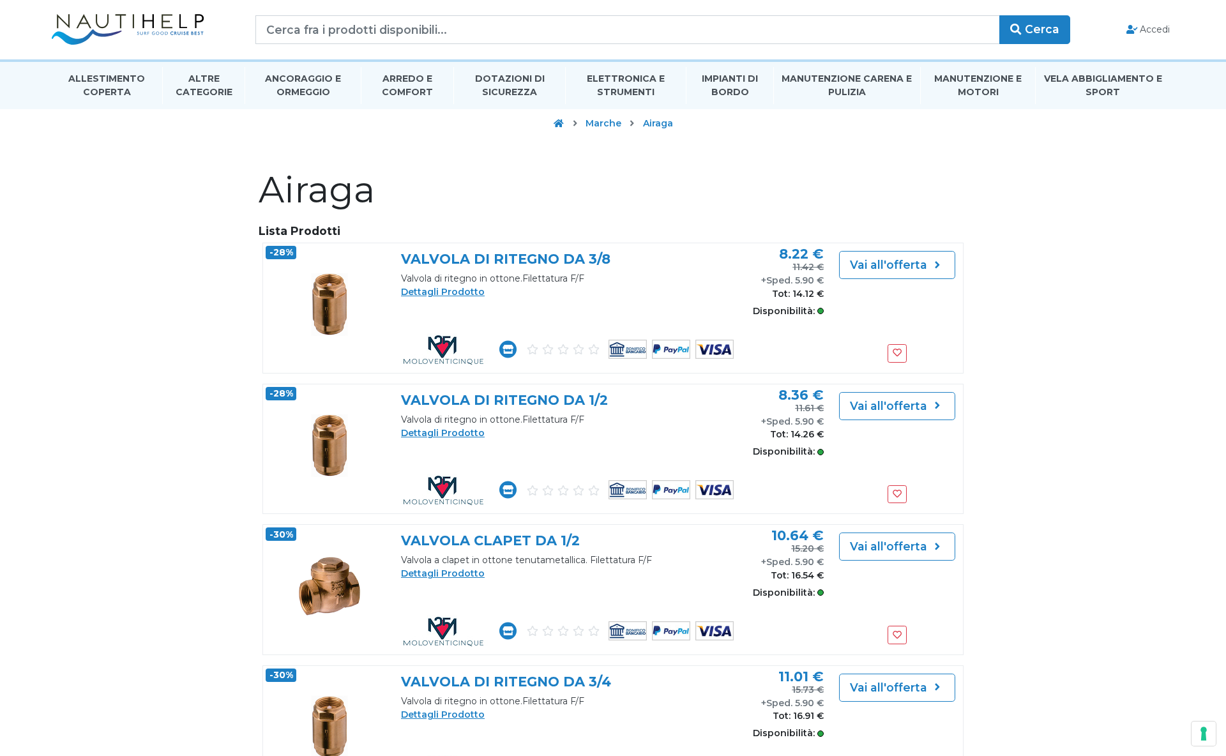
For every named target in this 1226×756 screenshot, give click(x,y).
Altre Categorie (204, 85)
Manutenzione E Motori (978, 85)
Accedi (1153, 29)
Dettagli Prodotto (443, 292)
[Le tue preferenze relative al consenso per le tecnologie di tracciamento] (1204, 734)
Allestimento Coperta (106, 85)
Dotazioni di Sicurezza (510, 85)
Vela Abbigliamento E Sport (1103, 85)
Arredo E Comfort (407, 85)
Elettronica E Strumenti (626, 85)
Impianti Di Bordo (730, 85)
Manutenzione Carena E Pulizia (847, 85)
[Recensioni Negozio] (562, 349)
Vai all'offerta (890, 264)
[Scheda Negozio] (508, 349)
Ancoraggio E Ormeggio (303, 85)
